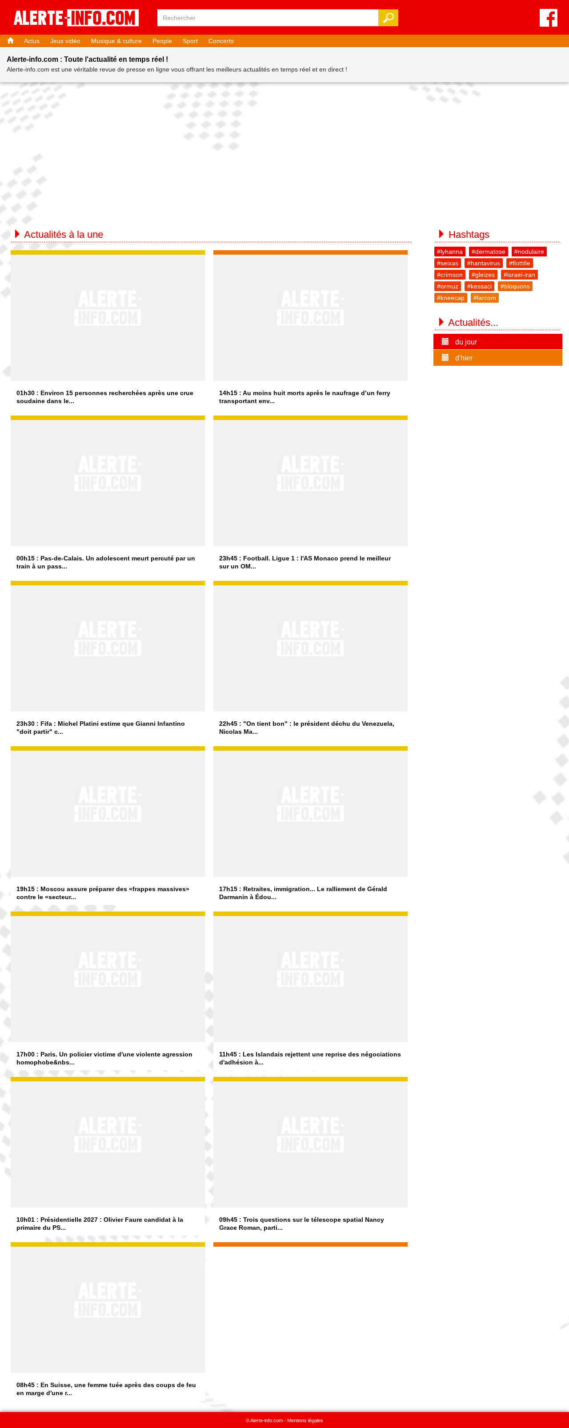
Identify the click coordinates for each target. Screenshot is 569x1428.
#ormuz (447, 286)
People (162, 40)
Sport (190, 40)
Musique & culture (116, 40)
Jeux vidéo (65, 40)
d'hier (463, 358)
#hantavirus (483, 263)
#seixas (447, 263)
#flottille (519, 263)
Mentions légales (305, 1420)
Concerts (221, 40)
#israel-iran (519, 274)
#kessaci (479, 286)
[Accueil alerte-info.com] (79, 18)
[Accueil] (9, 41)
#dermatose (488, 251)
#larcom (484, 297)
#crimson (450, 274)
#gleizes (483, 274)
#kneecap (451, 297)
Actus (32, 40)
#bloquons (515, 286)
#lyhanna (450, 251)
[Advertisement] (284, 149)
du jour (465, 342)
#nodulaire (529, 251)
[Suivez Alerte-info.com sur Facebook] (548, 18)
